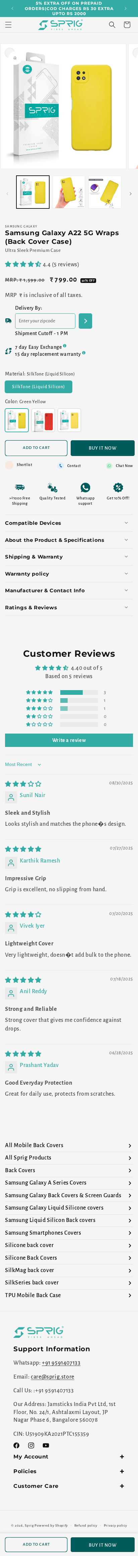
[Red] (43, 420)
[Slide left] (7, 193)
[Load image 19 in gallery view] (104, 192)
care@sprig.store (52, 1377)
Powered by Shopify (51, 1525)
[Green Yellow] (16, 420)
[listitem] (69, 1146)
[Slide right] (130, 193)
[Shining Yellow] (69, 420)
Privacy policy (115, 1525)
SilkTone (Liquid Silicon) (42, 388)
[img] (23, 784)
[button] (8, 24)
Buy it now (103, 448)
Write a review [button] (69, 740)
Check (85, 321)
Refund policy (85, 1525)
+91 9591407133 (61, 1363)
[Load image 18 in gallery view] (69, 192)
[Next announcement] (125, 8)
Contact (74, 466)
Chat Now (124, 466)
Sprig (29, 1525)
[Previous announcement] (12, 8)
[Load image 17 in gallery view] (32, 192)
